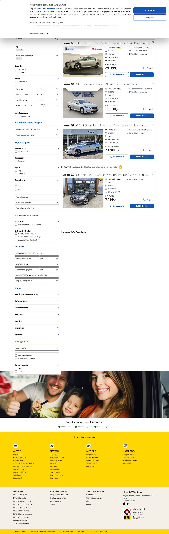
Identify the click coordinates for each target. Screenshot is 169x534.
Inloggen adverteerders (59, 495)
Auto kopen (17, 454)
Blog (88, 501)
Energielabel (20, 180)
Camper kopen (128, 454)
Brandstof (19, 66)
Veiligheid (19, 328)
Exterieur (19, 314)
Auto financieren (19, 469)
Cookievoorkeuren (66, 531)
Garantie (19, 221)
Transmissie (20, 148)
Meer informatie (37, 34)
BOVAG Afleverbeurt (21, 511)
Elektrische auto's (20, 457)
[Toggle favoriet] (153, 42)
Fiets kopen (54, 454)
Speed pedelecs (56, 460)
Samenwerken (55, 501)
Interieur (19, 334)
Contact (53, 504)
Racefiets (53, 466)
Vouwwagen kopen (130, 460)
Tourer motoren (92, 463)
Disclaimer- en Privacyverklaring (43, 531)
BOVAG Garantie (19, 498)
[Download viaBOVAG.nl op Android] (128, 504)
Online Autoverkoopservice (23, 463)
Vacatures (80, 531)
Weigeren (150, 17)
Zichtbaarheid (21, 307)
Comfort (19, 321)
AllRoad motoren (92, 460)
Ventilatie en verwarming (26, 294)
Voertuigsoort (21, 113)
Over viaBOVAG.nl (20, 531)
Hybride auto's (18, 460)
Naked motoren (92, 457)
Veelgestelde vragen (94, 498)
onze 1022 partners (46, 8)
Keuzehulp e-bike (56, 475)
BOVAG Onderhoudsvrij (22, 501)
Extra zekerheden (23, 231)
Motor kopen (91, 454)
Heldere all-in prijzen (21, 520)
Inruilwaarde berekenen (22, 466)
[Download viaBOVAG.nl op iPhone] (124, 504)
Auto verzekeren (19, 472)
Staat (17, 78)
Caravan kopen (128, 457)
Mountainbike (55, 469)
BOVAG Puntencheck (21, 517)
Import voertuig (22, 365)
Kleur (17, 167)
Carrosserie (20, 158)
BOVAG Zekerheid (20, 495)
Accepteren (150, 10)
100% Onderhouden (21, 524)
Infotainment (21, 301)
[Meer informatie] (38, 233)
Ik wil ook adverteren (58, 498)
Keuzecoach (17, 478)
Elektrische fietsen (57, 457)
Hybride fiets (55, 472)
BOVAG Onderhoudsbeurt (23, 514)
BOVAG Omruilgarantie (22, 507)
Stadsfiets (53, 463)
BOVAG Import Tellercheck (23, 504)
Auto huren (17, 475)
